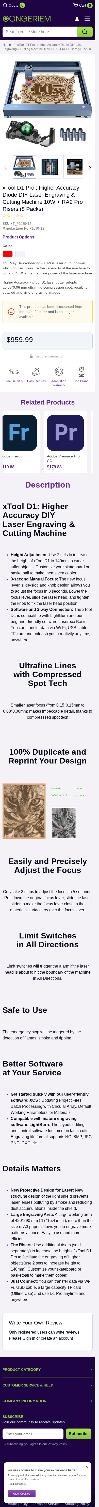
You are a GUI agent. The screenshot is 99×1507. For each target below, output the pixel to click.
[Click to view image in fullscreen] (48, 104)
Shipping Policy (77, 1504)
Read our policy (17, 1483)
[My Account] (77, 19)
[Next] (90, 167)
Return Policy (17, 1504)
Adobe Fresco (11, 456)
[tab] (42, 469)
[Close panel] (86, 1466)
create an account (57, 1338)
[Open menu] (87, 18)
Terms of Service (46, 1504)
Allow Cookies (21, 1493)
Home (7, 45)
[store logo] (27, 18)
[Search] (85, 32)
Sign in (29, 1338)
